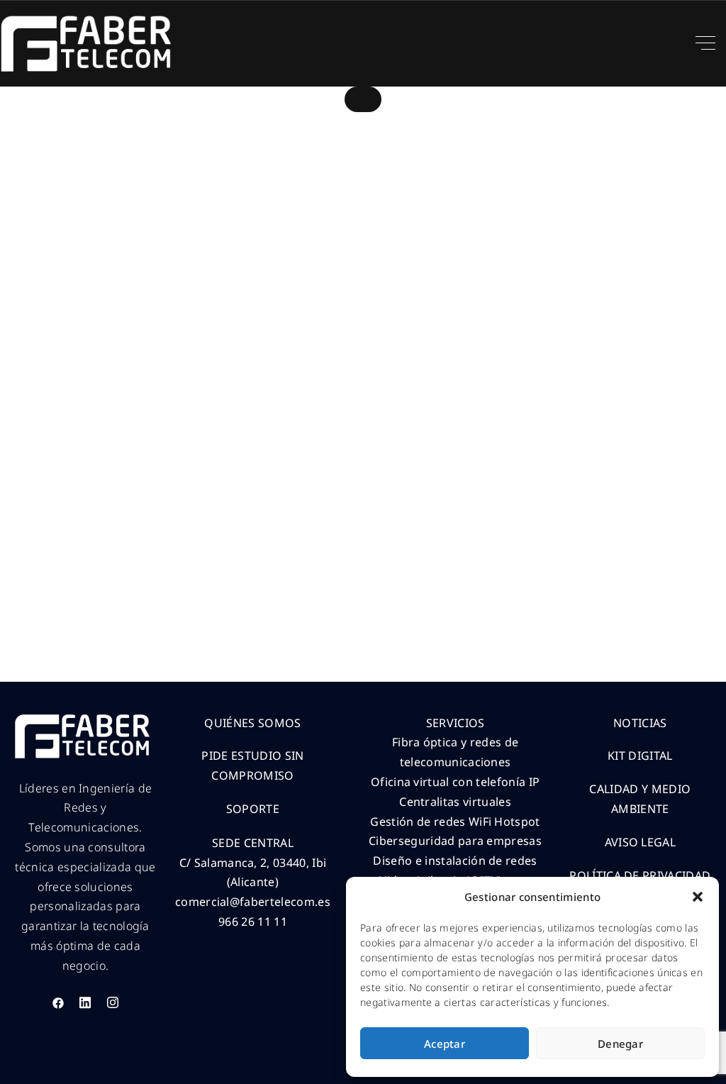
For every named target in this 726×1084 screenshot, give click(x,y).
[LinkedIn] (85, 1002)
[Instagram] (112, 1002)
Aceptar (444, 1043)
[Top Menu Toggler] (705, 43)
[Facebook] (58, 1002)
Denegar (620, 1043)
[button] (698, 897)
